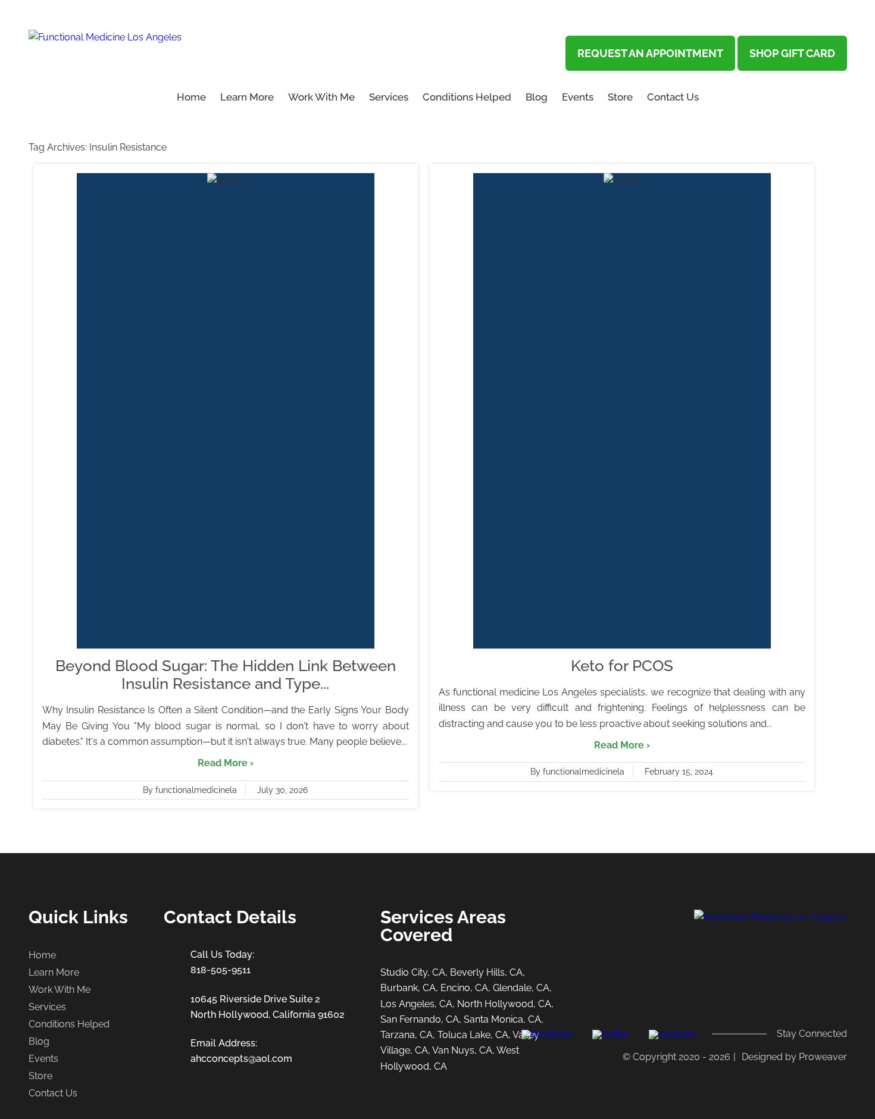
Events (577, 97)
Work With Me (321, 97)
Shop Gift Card (792, 53)
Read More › (226, 763)
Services (388, 97)
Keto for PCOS (622, 666)
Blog (537, 97)
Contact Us (673, 97)
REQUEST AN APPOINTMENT (650, 53)
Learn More (54, 972)
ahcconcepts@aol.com (241, 1058)
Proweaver (823, 1056)
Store (620, 97)
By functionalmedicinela (190, 790)
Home (191, 97)
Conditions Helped (467, 97)
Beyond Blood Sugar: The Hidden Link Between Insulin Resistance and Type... (225, 674)
